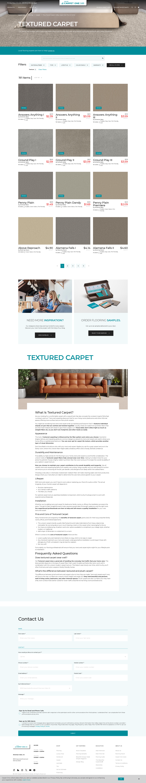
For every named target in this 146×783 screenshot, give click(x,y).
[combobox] (71, 58)
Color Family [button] (81, 65)
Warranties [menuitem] (99, 765)
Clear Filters (42, 69)
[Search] (102, 58)
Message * (21, 694)
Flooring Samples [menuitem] (81, 754)
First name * (21, 633)
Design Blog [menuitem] (80, 762)
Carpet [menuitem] (58, 760)
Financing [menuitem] (59, 772)
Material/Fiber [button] (36, 65)
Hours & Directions (103, 7)
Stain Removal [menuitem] (100, 750)
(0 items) (138, 7)
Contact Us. (51, 51)
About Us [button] (32, 7)
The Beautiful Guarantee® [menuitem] (100, 761)
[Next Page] (89, 266)
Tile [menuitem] (57, 766)
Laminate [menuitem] (59, 763)
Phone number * (23, 662)
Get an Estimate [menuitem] (61, 769)
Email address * (22, 673)
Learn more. (26, 780)
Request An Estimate (121, 7)
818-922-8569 (33, 3)
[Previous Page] (57, 266)
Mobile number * (79, 662)
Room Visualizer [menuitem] (81, 750)
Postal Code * (78, 673)
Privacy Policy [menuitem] (119, 766)
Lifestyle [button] (64, 65)
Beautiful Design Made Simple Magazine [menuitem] (83, 757)
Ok (121, 779)
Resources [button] (22, 7)
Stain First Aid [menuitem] (100, 754)
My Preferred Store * (24, 684)
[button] (132, 7)
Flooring (30, 15)
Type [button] (51, 65)
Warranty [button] (97, 65)
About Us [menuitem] (118, 750)
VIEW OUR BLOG (43, 335)
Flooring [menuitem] (58, 750)
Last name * (77, 633)
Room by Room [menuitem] (120, 754)
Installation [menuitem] (99, 768)
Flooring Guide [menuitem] (100, 757)
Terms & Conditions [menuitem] (121, 763)
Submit (73, 733)
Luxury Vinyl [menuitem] (60, 754)
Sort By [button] (37, 77)
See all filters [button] (114, 65)
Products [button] (11, 7)
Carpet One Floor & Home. (26, 774)
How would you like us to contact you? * (30, 652)
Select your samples (99, 333)
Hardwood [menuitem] (59, 757)
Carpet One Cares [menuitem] (120, 757)
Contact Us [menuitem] (118, 760)
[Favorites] (135, 7)
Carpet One (21, 15)
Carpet (38, 15)
